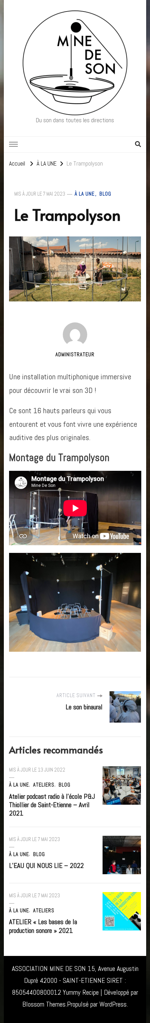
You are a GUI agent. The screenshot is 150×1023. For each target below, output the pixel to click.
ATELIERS (43, 785)
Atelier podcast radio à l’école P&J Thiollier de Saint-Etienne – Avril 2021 (52, 805)
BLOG (105, 194)
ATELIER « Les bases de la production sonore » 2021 (43, 926)
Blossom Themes (44, 1004)
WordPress (113, 1004)
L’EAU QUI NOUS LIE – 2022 (46, 865)
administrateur (75, 354)
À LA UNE (85, 194)
